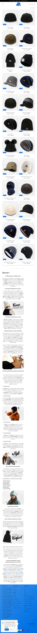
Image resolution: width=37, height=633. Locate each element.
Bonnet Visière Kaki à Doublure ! (10, 176)
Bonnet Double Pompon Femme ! (10, 155)
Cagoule (14, 596)
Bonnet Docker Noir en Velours (10, 112)
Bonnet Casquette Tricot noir (26, 219)
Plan (25, 592)
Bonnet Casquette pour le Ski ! (10, 91)
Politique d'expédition (28, 601)
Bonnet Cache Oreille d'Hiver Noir (27, 262)
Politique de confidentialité (28, 596)
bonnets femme (7, 572)
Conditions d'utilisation (28, 603)
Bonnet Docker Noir (27, 27)
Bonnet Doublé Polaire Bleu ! (10, 240)
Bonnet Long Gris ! (26, 155)
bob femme (9, 600)
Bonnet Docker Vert (10, 48)
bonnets (17, 572)
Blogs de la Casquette (17, 603)
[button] (3, 4)
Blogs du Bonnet (16, 605)
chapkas (10, 603)
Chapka (14, 594)
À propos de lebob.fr (16, 607)
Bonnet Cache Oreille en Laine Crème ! (26, 176)
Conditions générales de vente (28, 606)
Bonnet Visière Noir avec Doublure (27, 48)
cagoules (5, 604)
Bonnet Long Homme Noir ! (27, 240)
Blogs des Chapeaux (16, 601)
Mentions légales (27, 611)
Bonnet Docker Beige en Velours (10, 219)
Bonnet (14, 592)
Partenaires (26, 594)
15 (22, 268)
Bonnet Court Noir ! (10, 27)
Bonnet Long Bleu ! (26, 91)
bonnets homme (17, 570)
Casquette (15, 590)
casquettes (4, 602)
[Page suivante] (25, 268)
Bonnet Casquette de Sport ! (27, 112)
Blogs (25, 590)
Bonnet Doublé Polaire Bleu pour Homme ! (10, 262)
